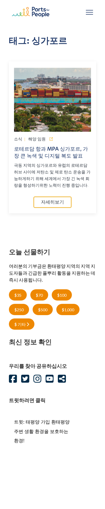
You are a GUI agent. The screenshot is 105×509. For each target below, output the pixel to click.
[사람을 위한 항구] (30, 11)
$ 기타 (20, 324)
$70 (39, 295)
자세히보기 (52, 202)
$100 (62, 295)
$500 (42, 309)
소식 (18, 139)
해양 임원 (37, 139)
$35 (17, 295)
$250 (19, 309)
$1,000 (68, 309)
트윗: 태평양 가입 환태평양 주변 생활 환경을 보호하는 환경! (42, 431)
